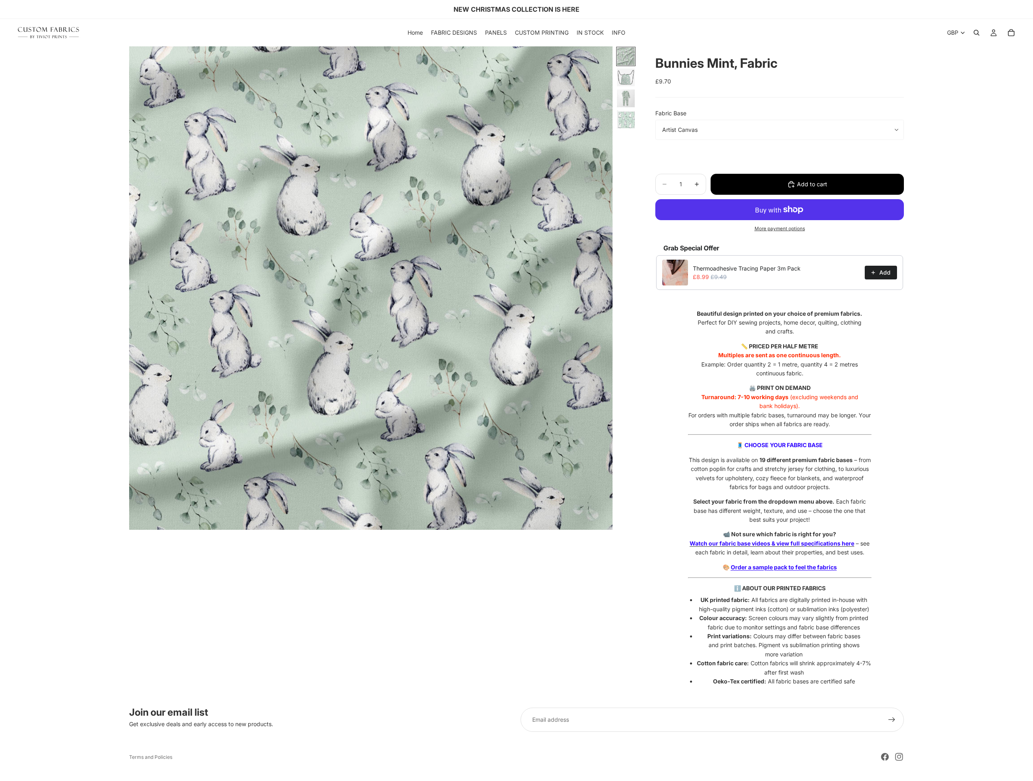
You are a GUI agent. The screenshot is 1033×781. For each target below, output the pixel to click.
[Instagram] (899, 757)
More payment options (780, 228)
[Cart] (1011, 33)
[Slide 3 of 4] (626, 98)
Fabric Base (670, 113)
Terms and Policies (150, 757)
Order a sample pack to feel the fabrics (784, 567)
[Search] (976, 33)
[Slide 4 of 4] (626, 119)
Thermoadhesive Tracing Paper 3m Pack (747, 268)
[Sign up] (891, 719)
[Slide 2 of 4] (626, 77)
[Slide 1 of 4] (626, 56)
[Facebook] (885, 757)
